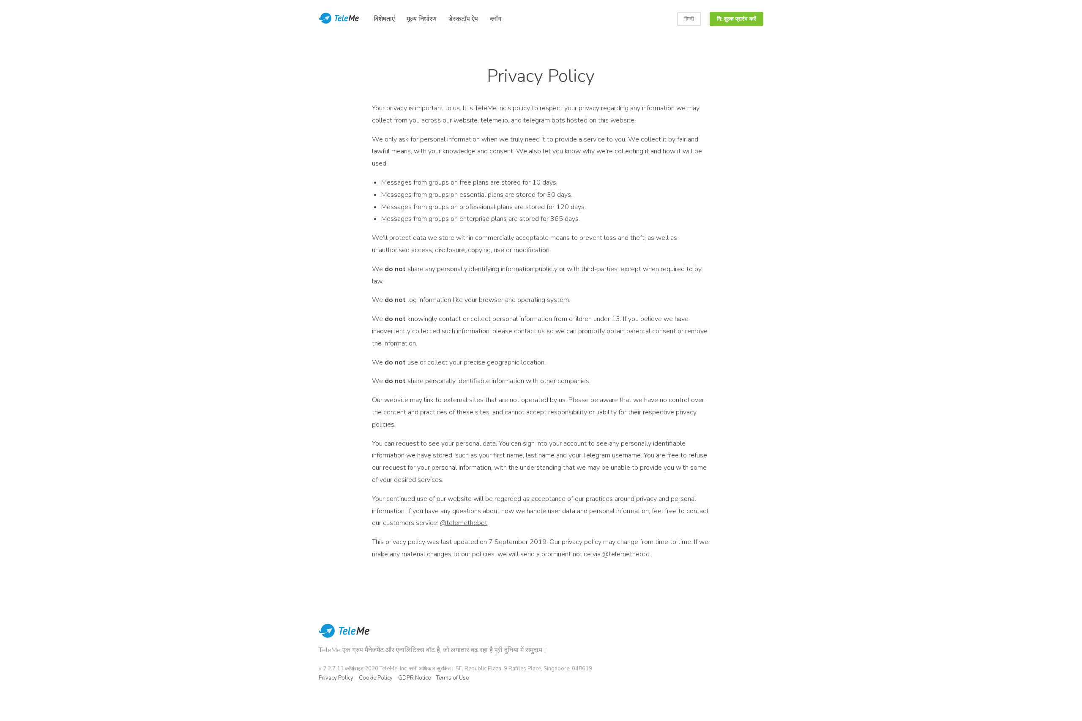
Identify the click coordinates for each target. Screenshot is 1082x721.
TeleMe (344, 636)
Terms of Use (452, 678)
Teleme (340, 19)
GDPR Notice (414, 678)
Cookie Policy (376, 678)
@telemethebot (463, 523)
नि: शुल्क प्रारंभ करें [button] (736, 19)
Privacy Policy (336, 678)
